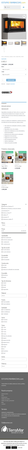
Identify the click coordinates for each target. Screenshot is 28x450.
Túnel (4, 353)
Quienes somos (4, 393)
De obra (4, 265)
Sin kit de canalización (8, 239)
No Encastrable (6, 259)
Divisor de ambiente (7, 336)
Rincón (4, 287)
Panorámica (5, 351)
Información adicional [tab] (6, 106)
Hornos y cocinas (6, 213)
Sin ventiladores (6, 311)
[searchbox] (8, 295)
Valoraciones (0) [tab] (4, 109)
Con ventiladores (6, 309)
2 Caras (4, 329)
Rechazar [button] (14, 447)
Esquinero (5, 344)
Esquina (4, 338)
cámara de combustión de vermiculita (11, 269)
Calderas (5, 215)
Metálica (4, 267)
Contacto (3, 404)
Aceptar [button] (8, 447)
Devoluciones (4, 397)
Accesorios (5, 217)
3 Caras (4, 331)
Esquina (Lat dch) (6, 340)
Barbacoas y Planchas (7, 206)
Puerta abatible (6, 302)
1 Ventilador (5, 314)
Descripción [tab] (3, 103)
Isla (3, 349)
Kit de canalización (7, 237)
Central (4, 283)
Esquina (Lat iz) (6, 342)
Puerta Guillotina (6, 304)
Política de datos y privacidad (7, 400)
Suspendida (5, 289)
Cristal (2, 71)
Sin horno (5, 321)
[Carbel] (7, 92)
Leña (14, 56)
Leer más (20, 447)
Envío (2, 395)
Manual (4, 277)
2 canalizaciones (6, 244)
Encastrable (5, 257)
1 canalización (6, 242)
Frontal (4, 285)
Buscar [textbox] (3, 225)
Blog (2, 402)
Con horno (5, 319)
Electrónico (5, 275)
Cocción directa (6, 249)
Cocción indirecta (6, 252)
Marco (2, 66)
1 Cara (4, 327)
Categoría (4, 204)
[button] (24, 16)
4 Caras (4, 333)
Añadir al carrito (11, 80)
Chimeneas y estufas (7, 219)
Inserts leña (18, 56)
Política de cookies (5, 399)
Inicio (2, 56)
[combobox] (14, 225)
